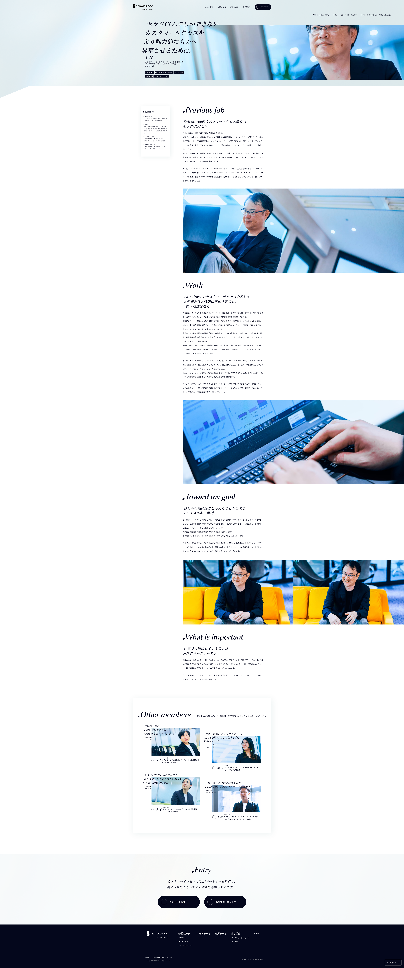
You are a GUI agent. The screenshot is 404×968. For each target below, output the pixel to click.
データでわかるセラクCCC (240, 938)
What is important (150, 144)
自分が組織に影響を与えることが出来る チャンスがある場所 (155, 140)
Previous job (148, 116)
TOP (314, 15)
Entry (256, 933)
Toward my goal (149, 136)
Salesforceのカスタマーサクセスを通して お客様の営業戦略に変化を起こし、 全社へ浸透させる (155, 130)
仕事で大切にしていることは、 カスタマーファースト (155, 148)
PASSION (182, 938)
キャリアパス (183, 942)
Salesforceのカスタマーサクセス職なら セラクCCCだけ (155, 120)
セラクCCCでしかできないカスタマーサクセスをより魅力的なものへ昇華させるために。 (362, 15)
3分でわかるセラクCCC (187, 945)
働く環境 (235, 942)
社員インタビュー (325, 15)
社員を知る (234, 7)
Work (146, 124)
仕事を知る (221, 7)
